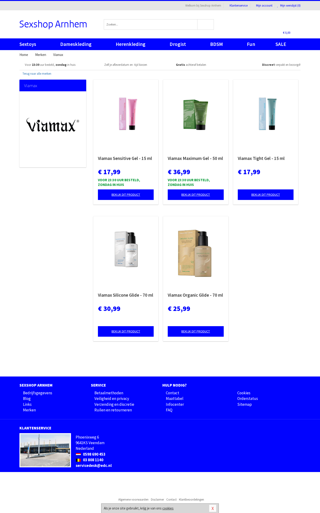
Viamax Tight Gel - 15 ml (261, 158)
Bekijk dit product (126, 194)
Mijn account (264, 5)
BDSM (216, 44)
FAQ (169, 410)
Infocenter (175, 404)
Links (27, 404)
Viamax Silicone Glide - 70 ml (125, 295)
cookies (168, 508)
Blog (27, 398)
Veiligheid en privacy (111, 398)
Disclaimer (157, 500)
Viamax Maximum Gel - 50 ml (195, 158)
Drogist (178, 44)
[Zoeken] (205, 24)
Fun (251, 44)
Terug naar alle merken (36, 74)
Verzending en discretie (114, 404)
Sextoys (27, 44)
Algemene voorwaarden (133, 500)
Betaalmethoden (108, 392)
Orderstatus (247, 398)
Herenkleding (130, 44)
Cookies (243, 392)
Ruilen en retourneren (113, 410)
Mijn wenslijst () (290, 5)
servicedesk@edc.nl (94, 465)
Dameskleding (76, 44)
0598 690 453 (93, 454)
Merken (29, 410)
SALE (280, 44)
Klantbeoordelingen (191, 500)
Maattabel (174, 398)
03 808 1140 (92, 459)
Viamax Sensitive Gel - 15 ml (125, 158)
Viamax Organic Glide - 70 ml (195, 295)
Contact (172, 392)
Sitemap (244, 404)
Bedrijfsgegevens (37, 392)
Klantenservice (239, 5)
